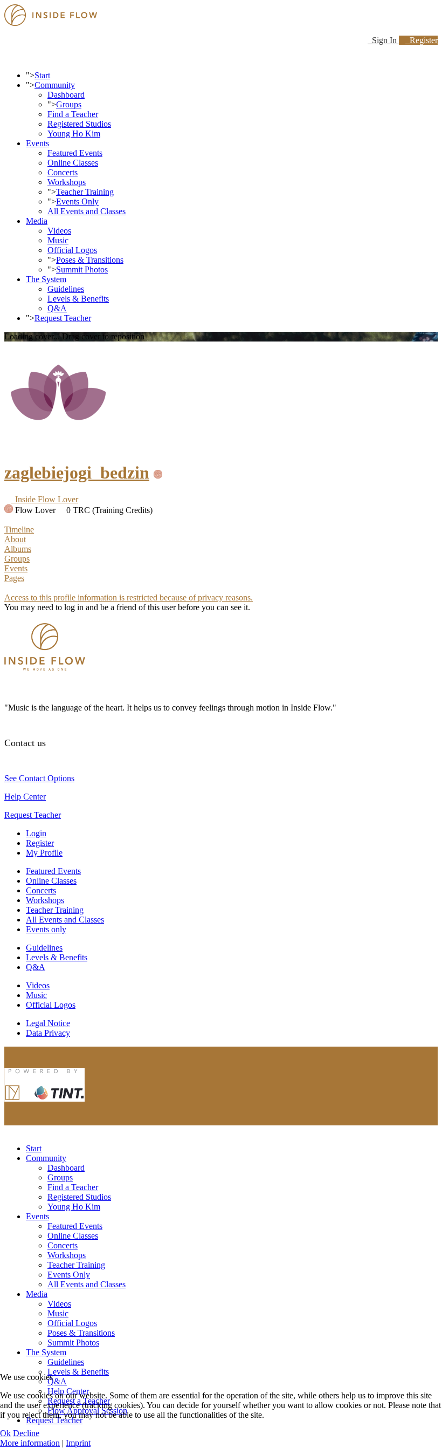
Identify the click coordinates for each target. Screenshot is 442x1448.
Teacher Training (85, 191)
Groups (68, 104)
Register (421, 40)
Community (54, 85)
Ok (5, 1433)
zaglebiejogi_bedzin (76, 472)
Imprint (78, 1442)
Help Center (25, 796)
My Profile (44, 852)
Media (36, 221)
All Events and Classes (86, 211)
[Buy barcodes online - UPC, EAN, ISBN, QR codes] (44, 1104)
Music (57, 240)
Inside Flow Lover (44, 499)
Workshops (66, 182)
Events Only (77, 201)
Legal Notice (48, 1023)
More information (30, 1442)
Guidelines (65, 288)
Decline (26, 1433)
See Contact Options (39, 778)
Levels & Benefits (78, 298)
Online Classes (72, 162)
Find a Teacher (72, 114)
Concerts (62, 172)
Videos (59, 230)
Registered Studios (79, 123)
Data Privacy (48, 1032)
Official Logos (72, 250)
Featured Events (74, 153)
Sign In (383, 40)
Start (42, 75)
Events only (46, 929)
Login (36, 833)
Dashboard (66, 94)
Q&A (57, 308)
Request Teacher (62, 318)
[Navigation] (7, 57)
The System (46, 279)
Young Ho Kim (73, 133)
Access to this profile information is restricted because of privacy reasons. (128, 597)
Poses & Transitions (89, 259)
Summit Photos (82, 269)
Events (37, 143)
